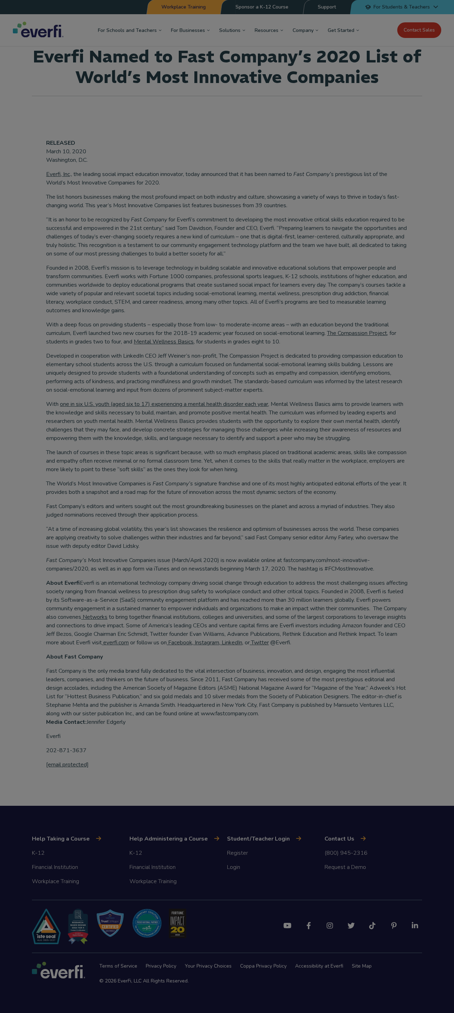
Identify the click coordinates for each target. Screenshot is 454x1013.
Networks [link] (94, 617)
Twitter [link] (259, 642)
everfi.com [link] (115, 642)
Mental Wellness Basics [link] (164, 342)
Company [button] (303, 30)
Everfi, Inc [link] (58, 174)
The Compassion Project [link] (357, 333)
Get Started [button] (341, 30)
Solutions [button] (229, 30)
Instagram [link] (206, 642)
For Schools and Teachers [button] (127, 30)
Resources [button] (266, 30)
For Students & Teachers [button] (401, 7)
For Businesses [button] (188, 30)
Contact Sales (419, 30)
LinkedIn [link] (231, 642)
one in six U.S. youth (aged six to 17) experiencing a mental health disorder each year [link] (164, 404)
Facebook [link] (179, 642)
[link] (67, 765)
